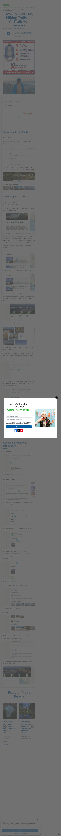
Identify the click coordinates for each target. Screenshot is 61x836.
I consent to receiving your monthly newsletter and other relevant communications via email (18, 422)
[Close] (56, 397)
